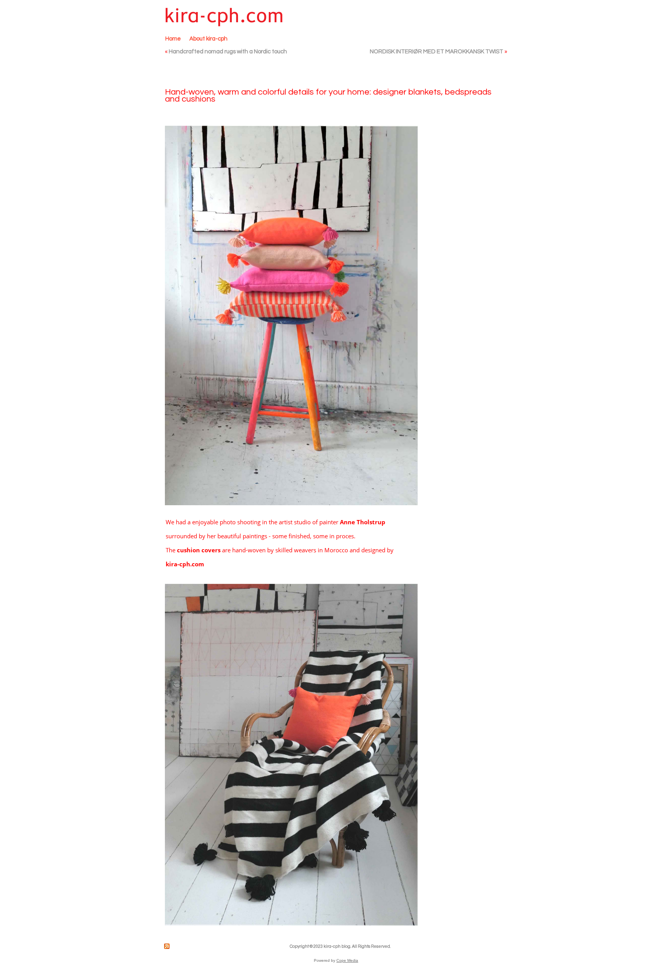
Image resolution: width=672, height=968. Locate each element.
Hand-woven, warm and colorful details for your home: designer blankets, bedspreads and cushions (328, 96)
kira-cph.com (185, 564)
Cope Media (347, 960)
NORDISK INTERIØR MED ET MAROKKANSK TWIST (436, 51)
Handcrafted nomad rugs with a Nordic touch (228, 51)
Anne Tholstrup (362, 522)
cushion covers (198, 550)
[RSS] (167, 946)
